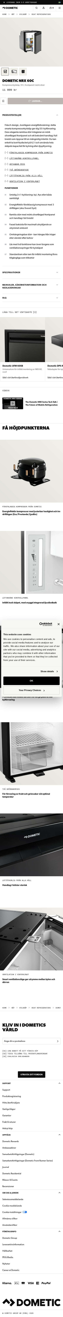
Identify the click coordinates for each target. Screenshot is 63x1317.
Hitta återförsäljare (11, 1102)
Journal (5, 1167)
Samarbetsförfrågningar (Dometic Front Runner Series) (27, 1160)
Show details (47, 671)
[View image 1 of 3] (5, 71)
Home (4, 14)
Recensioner (8, 1186)
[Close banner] (59, 624)
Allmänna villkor (9, 1218)
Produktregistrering (11, 1096)
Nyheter (15, 1263)
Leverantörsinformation (13, 1244)
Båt (13, 14)
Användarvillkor (9, 1225)
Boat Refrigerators (41, 14)
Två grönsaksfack (19, 170)
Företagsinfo (9, 1231)
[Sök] (36, 8)
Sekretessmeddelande (12, 1199)
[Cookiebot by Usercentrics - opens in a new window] (39, 624)
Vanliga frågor (8, 1109)
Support (6, 1083)
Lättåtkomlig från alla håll (26, 176)
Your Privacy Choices (30, 690)
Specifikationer (11, 272)
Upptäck (6, 1135)
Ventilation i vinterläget (24, 181)
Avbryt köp (7, 1128)
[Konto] (43, 8)
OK (31, 680)
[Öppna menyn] (59, 8)
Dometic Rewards (10, 1141)
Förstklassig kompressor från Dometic (31, 153)
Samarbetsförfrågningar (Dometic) (18, 1154)
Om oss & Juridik (10, 1193)
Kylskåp (23, 14)
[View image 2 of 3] (14, 71)
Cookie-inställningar (11, 1212)
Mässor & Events (10, 1180)
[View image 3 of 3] (23, 71)
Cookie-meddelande (12, 1205)
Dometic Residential (21, 1173)
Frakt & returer (9, 1122)
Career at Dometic (20, 1270)
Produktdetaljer (11, 115)
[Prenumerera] (58, 1041)
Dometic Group (18, 1238)
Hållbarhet (7, 1251)
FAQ (4, 298)
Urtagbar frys (17, 164)
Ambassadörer (9, 1147)
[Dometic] (10, 8)
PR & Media (17, 1257)
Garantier (6, 1115)
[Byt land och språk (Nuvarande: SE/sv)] (59, 2)
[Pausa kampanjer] (4, 2)
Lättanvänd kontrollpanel (24, 158)
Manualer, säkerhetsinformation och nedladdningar (24, 286)
